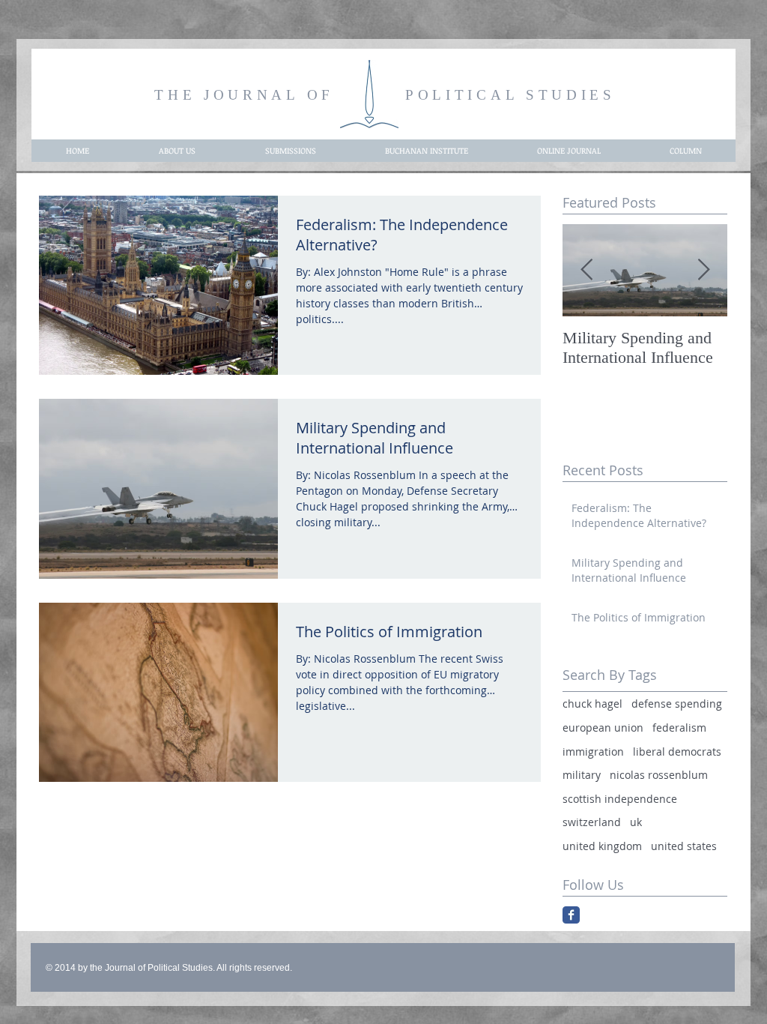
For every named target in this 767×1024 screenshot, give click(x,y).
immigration (593, 751)
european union (603, 727)
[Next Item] (703, 270)
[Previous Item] (586, 270)
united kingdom (602, 846)
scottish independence (620, 799)
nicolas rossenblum (659, 775)
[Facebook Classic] (571, 915)
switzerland (592, 822)
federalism (679, 727)
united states (684, 846)
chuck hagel (592, 703)
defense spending (676, 703)
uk (636, 822)
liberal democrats (677, 751)
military (582, 775)
